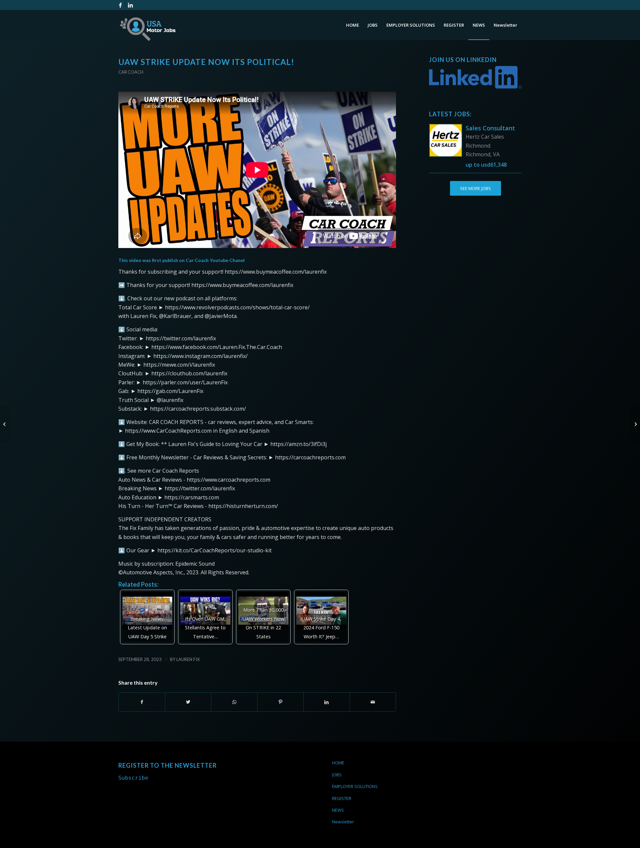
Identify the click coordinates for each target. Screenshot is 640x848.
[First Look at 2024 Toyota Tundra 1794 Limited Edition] (635, 424)
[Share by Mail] (373, 702)
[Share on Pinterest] (281, 702)
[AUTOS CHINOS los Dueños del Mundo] (5, 424)
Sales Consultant (490, 128)
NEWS (338, 810)
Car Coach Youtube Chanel (215, 260)
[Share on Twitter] (188, 702)
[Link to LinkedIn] (130, 5)
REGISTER (341, 798)
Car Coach (130, 72)
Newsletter (343, 822)
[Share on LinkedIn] (327, 702)
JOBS (337, 775)
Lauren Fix (188, 659)
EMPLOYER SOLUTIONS (355, 786)
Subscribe (133, 778)
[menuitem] (352, 25)
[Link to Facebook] (120, 5)
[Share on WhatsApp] (234, 702)
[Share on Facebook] (142, 702)
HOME (338, 763)
